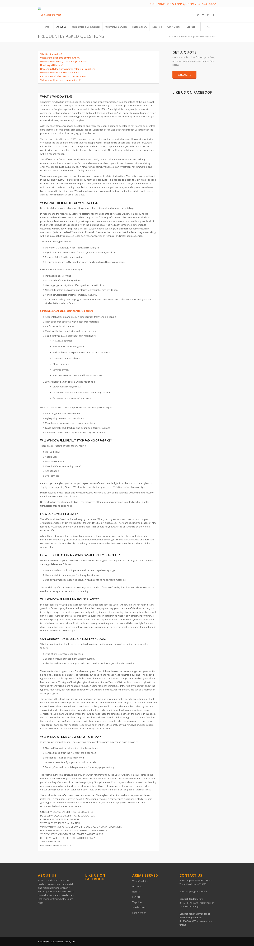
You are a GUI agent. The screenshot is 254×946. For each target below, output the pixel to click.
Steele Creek (139, 907)
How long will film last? (51, 65)
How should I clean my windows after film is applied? (67, 68)
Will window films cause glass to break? (60, 79)
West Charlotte (140, 881)
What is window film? (51, 54)
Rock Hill (136, 891)
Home (184, 36)
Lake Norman (139, 912)
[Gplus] (208, 14)
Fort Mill (136, 896)
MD (73, 941)
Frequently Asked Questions (71, 36)
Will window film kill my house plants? (59, 72)
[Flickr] (203, 14)
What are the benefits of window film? (60, 57)
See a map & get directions (194, 891)
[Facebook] (213, 14)
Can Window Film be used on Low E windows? (64, 76)
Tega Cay (137, 902)
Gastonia (137, 886)
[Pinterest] (197, 14)
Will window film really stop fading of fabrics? (63, 61)
